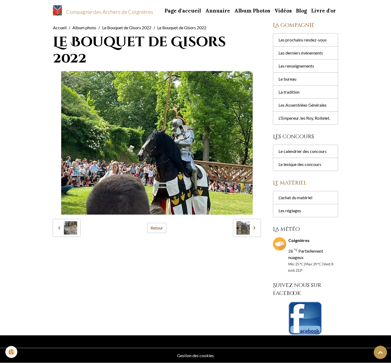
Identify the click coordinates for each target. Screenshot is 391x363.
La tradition (289, 91)
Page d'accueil (183, 10)
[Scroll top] (380, 352)
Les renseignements (296, 65)
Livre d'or (323, 10)
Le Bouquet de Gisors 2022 (126, 27)
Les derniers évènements (300, 52)
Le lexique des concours (299, 164)
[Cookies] (11, 352)
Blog (301, 10)
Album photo (84, 27)
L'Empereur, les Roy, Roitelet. (304, 117)
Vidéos (283, 10)
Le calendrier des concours (302, 151)
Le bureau (287, 78)
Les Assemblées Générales (302, 104)
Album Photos (252, 10)
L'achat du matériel (295, 197)
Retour (157, 227)
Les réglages (289, 210)
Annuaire (217, 10)
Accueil (59, 27)
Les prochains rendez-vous (302, 39)
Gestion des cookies (195, 355)
